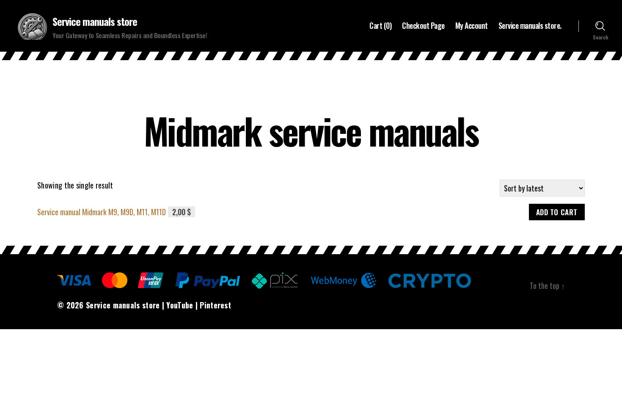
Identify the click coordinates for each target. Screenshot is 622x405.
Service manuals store (94, 21)
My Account (471, 26)
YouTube (179, 305)
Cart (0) (380, 26)
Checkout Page (423, 26)
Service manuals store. (529, 26)
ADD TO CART (557, 212)
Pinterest (215, 305)
